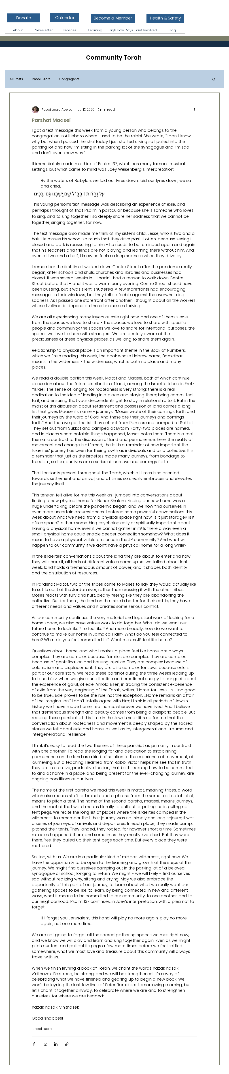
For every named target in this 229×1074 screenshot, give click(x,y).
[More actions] (194, 109)
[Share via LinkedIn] (56, 1044)
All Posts (16, 79)
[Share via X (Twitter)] (45, 1044)
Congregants (69, 79)
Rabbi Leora (41, 79)
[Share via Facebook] (34, 1044)
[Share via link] (67, 1044)
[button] (18, 30)
